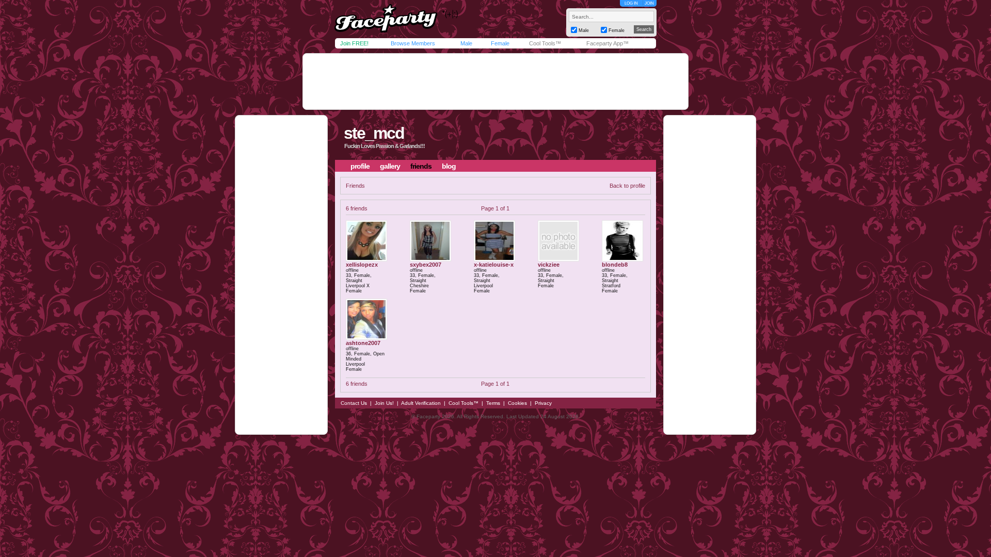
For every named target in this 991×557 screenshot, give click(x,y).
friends (420, 166)
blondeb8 (615, 264)
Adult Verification (421, 403)
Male (466, 43)
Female (500, 43)
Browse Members (413, 43)
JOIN (649, 3)
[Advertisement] (495, 81)
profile (360, 166)
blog (449, 166)
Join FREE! (354, 43)
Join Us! (384, 403)
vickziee (549, 264)
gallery (390, 166)
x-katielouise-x (494, 264)
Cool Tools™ (545, 43)
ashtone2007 (363, 343)
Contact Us (354, 403)
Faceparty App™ (607, 43)
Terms (493, 403)
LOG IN (631, 3)
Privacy (543, 403)
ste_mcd (374, 133)
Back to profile (627, 186)
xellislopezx (362, 264)
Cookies (517, 403)
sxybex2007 (425, 264)
